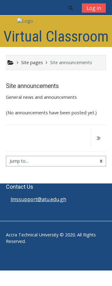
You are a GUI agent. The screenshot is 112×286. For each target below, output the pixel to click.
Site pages (32, 62)
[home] (56, 21)
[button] (71, 8)
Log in (93, 8)
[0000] (98, 139)
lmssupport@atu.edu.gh (38, 199)
